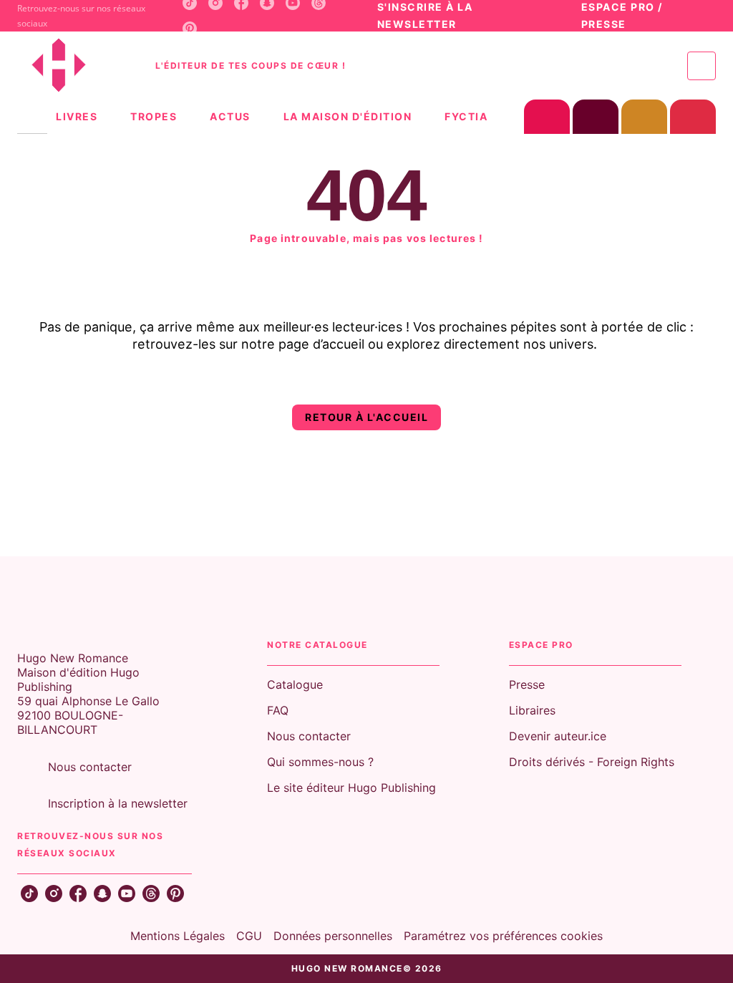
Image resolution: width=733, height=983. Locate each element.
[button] (366, 418)
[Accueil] (77, 66)
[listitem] (190, 29)
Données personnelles (332, 936)
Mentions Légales (177, 936)
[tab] (32, 117)
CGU (249, 936)
